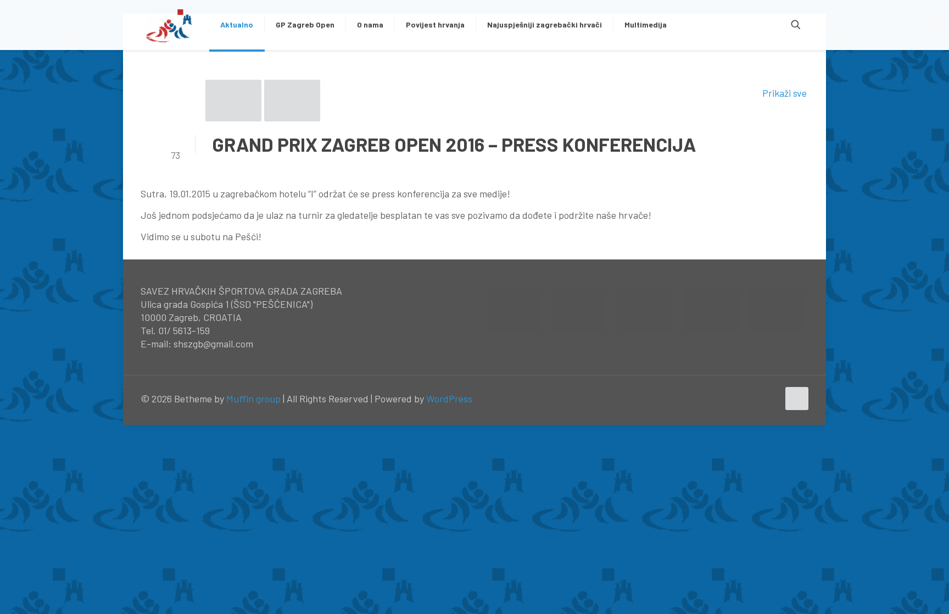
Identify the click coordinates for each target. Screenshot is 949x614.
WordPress (449, 398)
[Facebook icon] (747, 399)
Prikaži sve (784, 93)
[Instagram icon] (770, 399)
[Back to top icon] (796, 398)
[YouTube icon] (759, 399)
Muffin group (253, 398)
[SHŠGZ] (169, 24)
